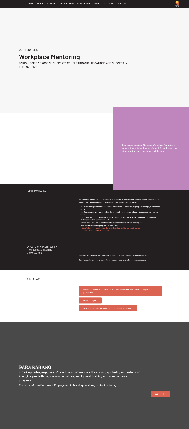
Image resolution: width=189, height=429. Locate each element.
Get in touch (159, 394)
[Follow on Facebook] (149, 3)
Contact (122, 3)
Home (30, 3)
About (40, 3)
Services (50, 3)
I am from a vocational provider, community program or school (107, 308)
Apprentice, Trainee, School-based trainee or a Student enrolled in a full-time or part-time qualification (118, 291)
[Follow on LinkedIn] (155, 3)
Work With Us (83, 3)
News (111, 3)
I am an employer (89, 300)
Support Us (99, 3)
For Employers (66, 3)
